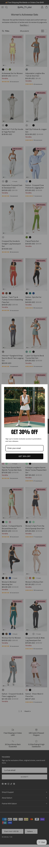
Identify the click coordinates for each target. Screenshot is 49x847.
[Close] (45, 387)
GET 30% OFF (25, 456)
